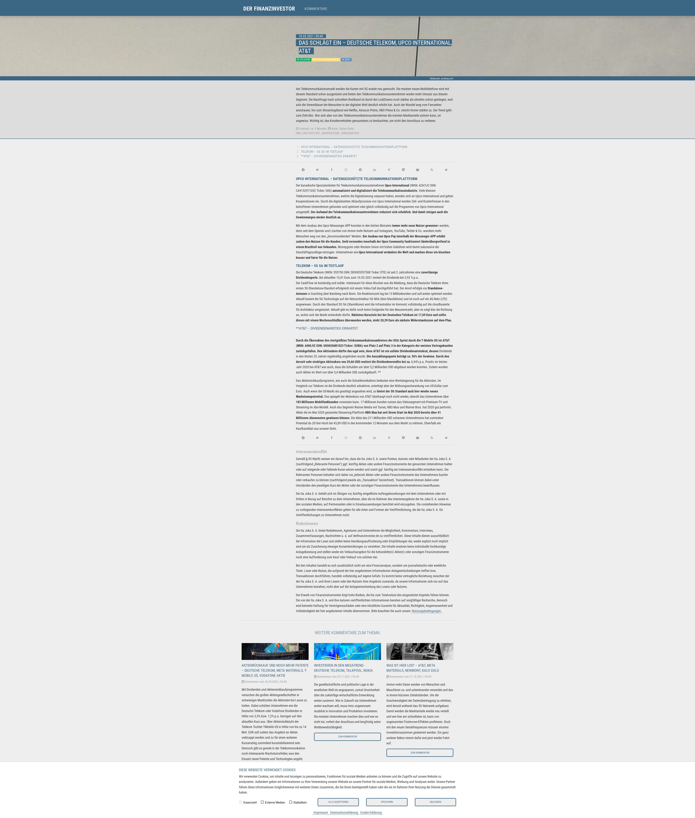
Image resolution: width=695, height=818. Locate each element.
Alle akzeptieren (338, 802)
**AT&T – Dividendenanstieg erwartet (329, 156)
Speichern (387, 802)
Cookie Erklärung (371, 812)
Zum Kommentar (347, 736)
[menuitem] (272, 8)
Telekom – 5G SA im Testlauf (322, 151)
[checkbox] (241, 802)
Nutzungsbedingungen (426, 611)
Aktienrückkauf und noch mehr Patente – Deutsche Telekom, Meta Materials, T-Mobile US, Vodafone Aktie (275, 670)
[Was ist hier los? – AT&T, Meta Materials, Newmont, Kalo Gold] (419, 651)
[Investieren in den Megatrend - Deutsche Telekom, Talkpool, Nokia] (347, 651)
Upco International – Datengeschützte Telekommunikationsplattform (354, 147)
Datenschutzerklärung (344, 812)
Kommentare (316, 9)
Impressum (320, 812)
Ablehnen (435, 802)
